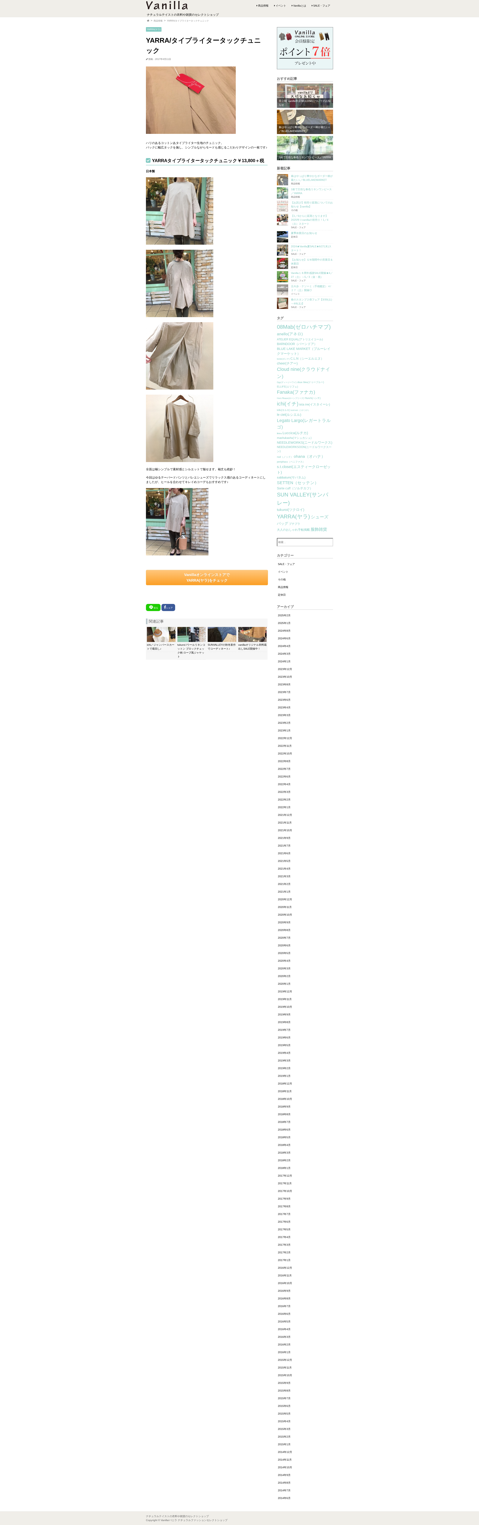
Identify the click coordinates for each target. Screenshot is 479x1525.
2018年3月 (284, 1152)
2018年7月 (284, 1121)
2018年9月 (284, 1106)
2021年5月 (284, 860)
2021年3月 (284, 876)
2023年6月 (284, 699)
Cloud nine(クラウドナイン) (303, 373)
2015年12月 (285, 1359)
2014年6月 (284, 1498)
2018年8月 (284, 1114)
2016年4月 (284, 1329)
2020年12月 (285, 899)
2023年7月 (284, 692)
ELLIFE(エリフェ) (287, 386)
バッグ (282, 523)
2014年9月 (284, 1475)
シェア (169, 608)
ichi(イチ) (287, 404)
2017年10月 (285, 1191)
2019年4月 (284, 1052)
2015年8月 (284, 1390)
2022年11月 (285, 745)
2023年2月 (284, 722)
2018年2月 (284, 1160)
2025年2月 (284, 615)
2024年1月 (284, 661)
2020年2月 (284, 976)
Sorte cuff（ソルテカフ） (295, 488)
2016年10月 (285, 1283)
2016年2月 (284, 1344)
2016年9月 (284, 1290)
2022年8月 (284, 761)
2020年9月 (284, 922)
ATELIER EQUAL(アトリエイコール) (300, 339)
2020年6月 (284, 945)
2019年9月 (284, 1014)
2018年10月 (285, 1098)
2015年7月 (284, 1398)
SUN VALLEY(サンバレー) (302, 499)
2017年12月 (285, 1175)
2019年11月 (285, 999)
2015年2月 (284, 1436)
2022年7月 (284, 768)
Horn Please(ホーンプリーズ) (290, 398)
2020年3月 (284, 968)
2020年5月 (284, 953)
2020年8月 (284, 930)
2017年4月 (284, 1237)
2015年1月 (284, 1444)
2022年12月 (285, 738)
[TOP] (148, 20)
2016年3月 (284, 1336)
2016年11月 (285, 1275)
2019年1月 (284, 1075)
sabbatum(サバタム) (291, 477)
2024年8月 (284, 630)
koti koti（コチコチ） (300, 410)
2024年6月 (284, 638)
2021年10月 (285, 830)
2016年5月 (284, 1321)
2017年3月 (284, 1244)
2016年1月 (284, 1352)
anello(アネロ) (290, 334)
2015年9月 (284, 1382)
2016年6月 (284, 1313)
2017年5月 (284, 1229)
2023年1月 (284, 730)
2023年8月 (284, 684)
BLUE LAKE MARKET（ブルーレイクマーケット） (303, 351)
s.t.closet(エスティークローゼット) (304, 469)
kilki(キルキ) (283, 410)
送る (156, 608)
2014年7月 (284, 1490)
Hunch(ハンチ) (313, 398)
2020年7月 (284, 937)
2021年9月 (284, 837)
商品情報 (263, 5)
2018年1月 (284, 1167)
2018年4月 (284, 1144)
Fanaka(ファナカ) (296, 392)
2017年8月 (284, 1206)
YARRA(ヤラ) (154, 29)
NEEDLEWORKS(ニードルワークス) (304, 442)
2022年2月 (284, 799)
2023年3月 (284, 715)
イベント (281, 5)
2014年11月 (285, 1459)
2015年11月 (285, 1367)
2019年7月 (284, 1029)
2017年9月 (284, 1198)
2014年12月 (285, 1451)
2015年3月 (284, 1428)
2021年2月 (284, 884)
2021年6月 (284, 853)
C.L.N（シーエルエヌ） (307, 358)
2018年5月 (284, 1137)
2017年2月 (284, 1252)
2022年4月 (284, 784)
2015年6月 (284, 1405)
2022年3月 (284, 791)
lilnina (279, 433)
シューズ (320, 516)
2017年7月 (284, 1214)
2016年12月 (285, 1267)
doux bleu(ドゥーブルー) (310, 382)
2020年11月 (285, 907)
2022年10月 (285, 753)
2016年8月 (284, 1298)
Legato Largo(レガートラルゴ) (304, 423)
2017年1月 (284, 1260)
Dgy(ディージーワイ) (287, 382)
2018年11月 (285, 1091)
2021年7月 (284, 845)
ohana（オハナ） (309, 456)
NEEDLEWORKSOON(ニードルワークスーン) (304, 449)
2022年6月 (284, 776)
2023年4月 (284, 707)
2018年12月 (285, 1083)
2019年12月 (285, 991)
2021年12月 (285, 814)
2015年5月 (284, 1413)
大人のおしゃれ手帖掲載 (293, 529)
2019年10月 (285, 1006)
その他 (282, 579)
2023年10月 (285, 676)
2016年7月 (284, 1306)
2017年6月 (284, 1221)
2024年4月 (284, 646)
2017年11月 (285, 1183)
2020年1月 (284, 983)
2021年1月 (284, 891)
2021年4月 (284, 868)
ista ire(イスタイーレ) (314, 404)
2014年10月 (285, 1467)
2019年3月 (284, 1060)
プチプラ (294, 523)
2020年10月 (285, 914)
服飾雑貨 (319, 529)
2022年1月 (284, 807)
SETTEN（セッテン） (298, 482)
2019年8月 (284, 1022)
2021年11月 (285, 822)
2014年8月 (284, 1482)
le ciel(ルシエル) (289, 415)
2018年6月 (284, 1129)
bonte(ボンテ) (283, 359)
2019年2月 (284, 1068)
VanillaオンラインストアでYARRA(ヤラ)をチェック (207, 577)
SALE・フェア (321, 5)
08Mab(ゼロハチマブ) (304, 327)
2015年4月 (284, 1421)
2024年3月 (284, 653)
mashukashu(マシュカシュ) (294, 437)
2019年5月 (284, 1045)
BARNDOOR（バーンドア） (297, 344)
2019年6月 (284, 1037)
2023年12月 (285, 669)
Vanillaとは (299, 5)
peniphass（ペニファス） (291, 462)
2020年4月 (284, 960)
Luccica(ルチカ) (295, 433)
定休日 (282, 594)
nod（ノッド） (285, 457)
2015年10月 (285, 1375)
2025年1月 (284, 623)
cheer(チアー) (287, 363)
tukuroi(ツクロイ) (290, 510)
